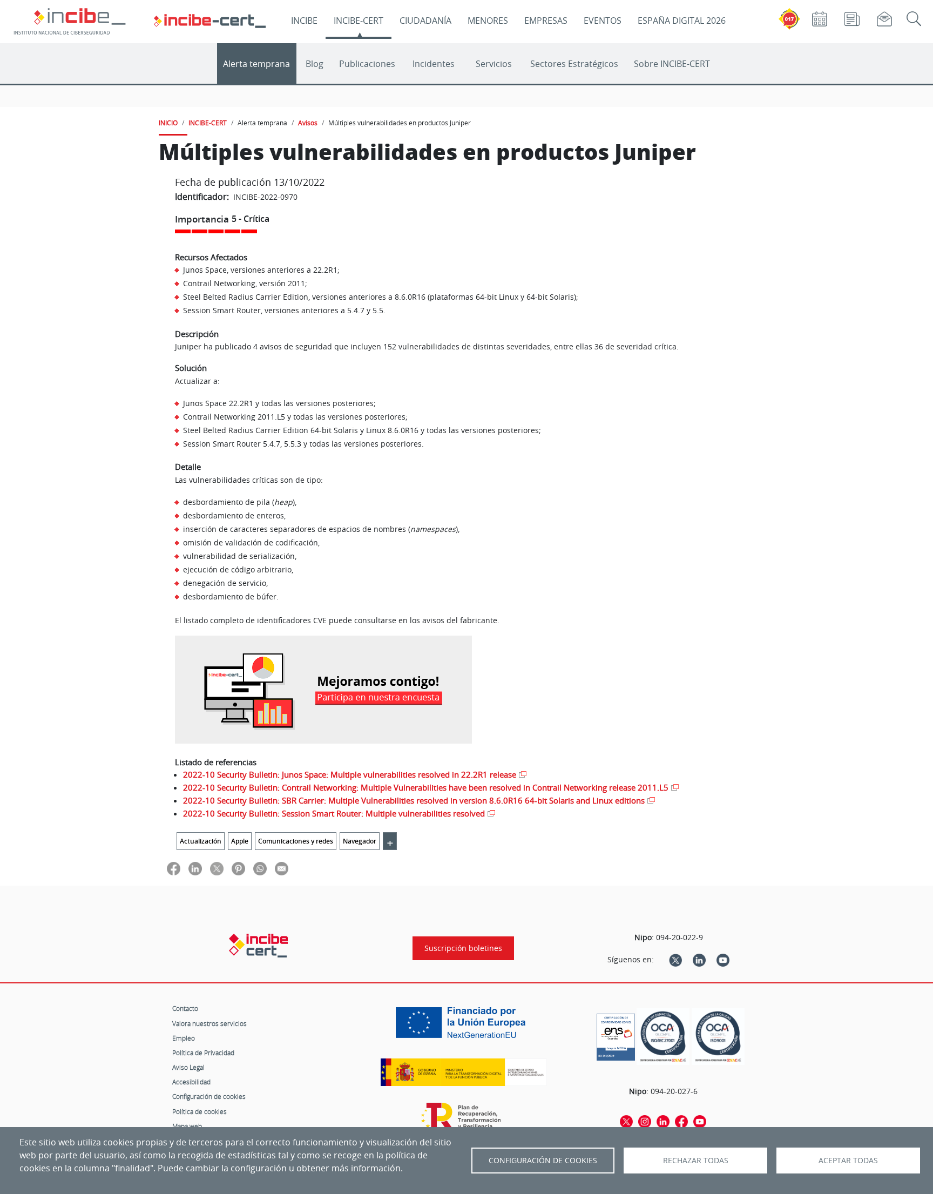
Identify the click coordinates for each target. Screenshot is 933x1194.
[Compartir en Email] (281, 868)
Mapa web (187, 1126)
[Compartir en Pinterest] (238, 868)
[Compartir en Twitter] (217, 868)
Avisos (307, 122)
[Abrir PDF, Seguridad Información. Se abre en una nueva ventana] (663, 1036)
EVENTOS (602, 20)
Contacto (185, 1008)
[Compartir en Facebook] (173, 868)
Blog (314, 64)
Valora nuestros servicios (209, 1023)
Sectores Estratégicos (574, 64)
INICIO (168, 122)
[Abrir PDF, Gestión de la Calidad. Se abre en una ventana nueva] (718, 1036)
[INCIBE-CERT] (258, 945)
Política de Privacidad (203, 1052)
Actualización (200, 841)
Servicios (494, 64)
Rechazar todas (695, 1160)
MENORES (488, 20)
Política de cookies (199, 1111)
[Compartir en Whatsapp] (260, 868)
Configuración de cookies (209, 1096)
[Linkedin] (699, 960)
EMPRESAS (545, 20)
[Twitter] (675, 960)
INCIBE (304, 20)
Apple (239, 841)
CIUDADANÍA (425, 20)
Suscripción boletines (463, 948)
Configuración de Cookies (543, 1160)
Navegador (359, 841)
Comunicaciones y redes (295, 841)
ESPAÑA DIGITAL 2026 (682, 20)
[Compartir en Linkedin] (195, 868)
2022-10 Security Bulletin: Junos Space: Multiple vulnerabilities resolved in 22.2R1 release (349, 774)
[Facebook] (681, 1121)
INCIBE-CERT (358, 20)
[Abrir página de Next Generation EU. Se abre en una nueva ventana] (463, 1026)
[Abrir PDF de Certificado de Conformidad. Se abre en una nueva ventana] (616, 1034)
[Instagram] (644, 1121)
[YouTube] (722, 960)
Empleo (183, 1038)
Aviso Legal (188, 1067)
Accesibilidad (191, 1081)
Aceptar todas (848, 1160)
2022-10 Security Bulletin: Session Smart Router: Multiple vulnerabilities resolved (334, 813)
